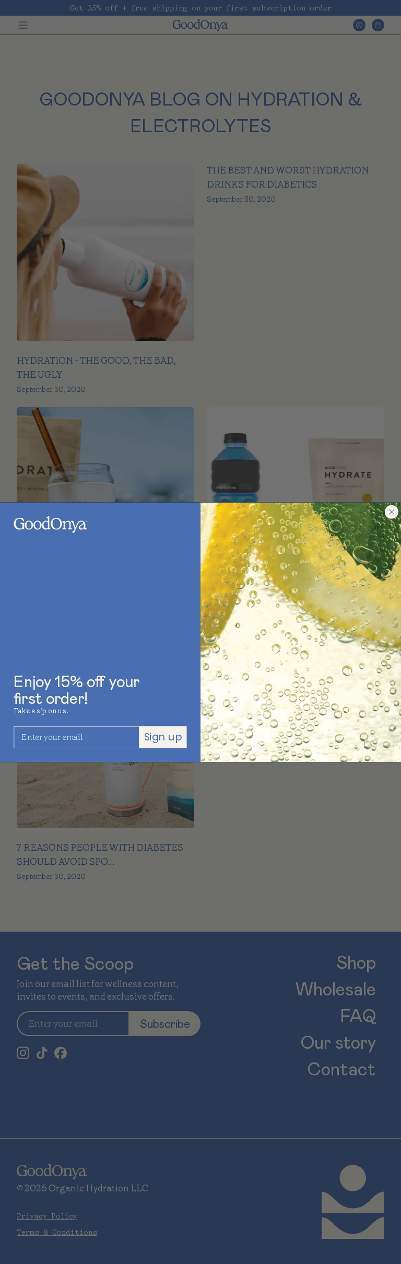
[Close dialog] (391, 511)
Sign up (163, 736)
